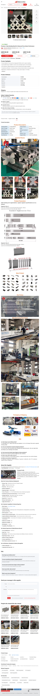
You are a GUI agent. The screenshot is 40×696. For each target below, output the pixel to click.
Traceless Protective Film (14, 658)
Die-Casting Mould (5, 670)
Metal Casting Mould (20, 670)
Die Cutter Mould (12, 682)
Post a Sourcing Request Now (30, 598)
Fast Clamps (3, 658)
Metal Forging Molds (13, 672)
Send (9, 598)
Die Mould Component (32, 680)
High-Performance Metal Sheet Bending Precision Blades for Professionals (15, 631)
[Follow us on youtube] (36, 689)
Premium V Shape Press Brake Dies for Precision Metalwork (5, 631)
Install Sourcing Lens (6, 690)
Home (2, 7)
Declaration (31, 693)
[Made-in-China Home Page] (20, 2)
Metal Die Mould (15, 680)
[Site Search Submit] (25, 5)
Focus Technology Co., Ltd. (13, 693)
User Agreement (25, 693)
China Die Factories (25, 677)
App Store (4, 689)
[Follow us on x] (33, 689)
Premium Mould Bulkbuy (6, 685)
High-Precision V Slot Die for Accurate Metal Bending (24, 631)
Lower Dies (22, 657)
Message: (5, 589)
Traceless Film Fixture (14, 660)
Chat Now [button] (33, 55)
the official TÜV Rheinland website (31, 466)
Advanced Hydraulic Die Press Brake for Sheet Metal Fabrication (34, 631)
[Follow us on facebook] (32, 689)
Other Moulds (12, 670)
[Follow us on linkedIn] (28, 690)
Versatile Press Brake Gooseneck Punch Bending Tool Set (25, 616)
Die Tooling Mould (5, 682)
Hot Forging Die (27, 670)
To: (6, 586)
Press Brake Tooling (11, 506)
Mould (19, 7)
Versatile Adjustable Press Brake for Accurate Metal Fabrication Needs (34, 616)
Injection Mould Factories (15, 677)
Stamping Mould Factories (6, 680)
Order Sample (18, 58)
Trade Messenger (17, 689)
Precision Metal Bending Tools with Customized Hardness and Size (15, 616)
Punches (12, 657)
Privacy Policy (36, 693)
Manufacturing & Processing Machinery (10, 7)
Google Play (10, 689)
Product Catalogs (16, 654)
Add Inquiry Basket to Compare (20, 39)
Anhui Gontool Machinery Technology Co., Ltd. (11, 47)
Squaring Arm (31, 658)
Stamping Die (3, 657)
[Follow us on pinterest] (38, 689)
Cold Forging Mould (5, 672)
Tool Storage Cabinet (4, 660)
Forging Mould (23, 7)
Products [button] (10, 4)
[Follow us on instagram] (35, 689)
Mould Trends (26, 682)
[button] (1, 1)
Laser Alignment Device (24, 658)
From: (6, 583)
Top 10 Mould (19, 682)
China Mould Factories (5, 677)
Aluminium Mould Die (23, 680)
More (2, 686)
